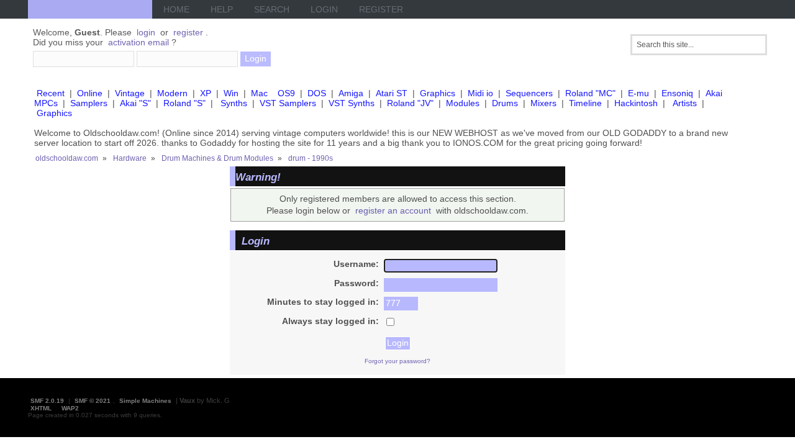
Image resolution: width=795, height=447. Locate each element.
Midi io (480, 93)
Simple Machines (145, 400)
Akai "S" (135, 103)
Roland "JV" (410, 103)
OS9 (286, 93)
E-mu (638, 93)
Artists (685, 103)
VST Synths (352, 103)
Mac (259, 93)
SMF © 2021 (93, 400)
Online (89, 93)
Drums (505, 103)
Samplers (88, 103)
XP (205, 93)
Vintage (130, 93)
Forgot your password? (397, 361)
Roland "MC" (590, 93)
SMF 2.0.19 (47, 400)
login (146, 32)
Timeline (585, 103)
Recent (51, 93)
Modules (462, 103)
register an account (393, 210)
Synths (233, 103)
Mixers (543, 103)
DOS (316, 93)
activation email (138, 42)
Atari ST (391, 93)
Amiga (350, 93)
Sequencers (529, 93)
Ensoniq (677, 93)
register (188, 32)
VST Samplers (288, 103)
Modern (172, 93)
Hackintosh (636, 103)
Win (231, 93)
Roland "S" (184, 103)
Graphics (437, 93)
